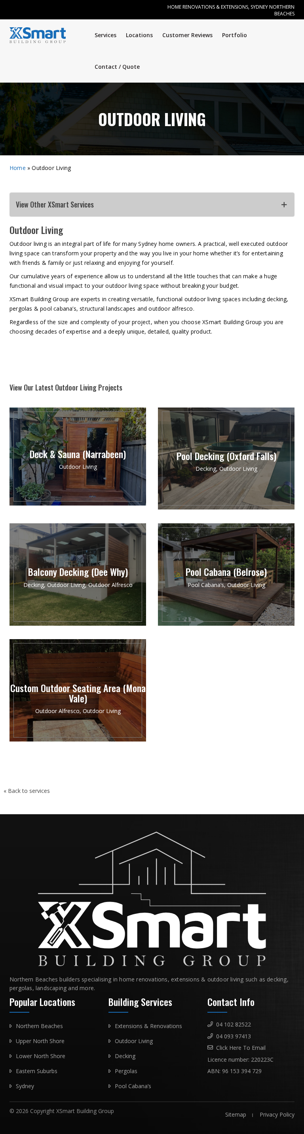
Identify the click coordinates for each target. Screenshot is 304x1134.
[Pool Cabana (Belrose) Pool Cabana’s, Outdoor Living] (226, 623)
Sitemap (235, 1114)
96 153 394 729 (242, 1071)
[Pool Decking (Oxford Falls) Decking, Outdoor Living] (226, 507)
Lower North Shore (40, 1056)
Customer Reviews (187, 35)
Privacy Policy (277, 1114)
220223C (262, 1059)
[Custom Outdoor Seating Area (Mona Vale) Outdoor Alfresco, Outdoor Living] (78, 739)
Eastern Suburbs (36, 1071)
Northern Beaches (39, 1026)
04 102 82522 (233, 1024)
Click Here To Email (241, 1047)
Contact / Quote (117, 66)
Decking (125, 1056)
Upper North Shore (40, 1041)
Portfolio (234, 35)
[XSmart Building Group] (41, 35)
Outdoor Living (134, 1041)
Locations (139, 35)
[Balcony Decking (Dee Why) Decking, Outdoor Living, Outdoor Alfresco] (78, 623)
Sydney (25, 1086)
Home (18, 168)
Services (105, 35)
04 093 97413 (233, 1036)
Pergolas (126, 1071)
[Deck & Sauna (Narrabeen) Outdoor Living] (78, 503)
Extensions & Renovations (148, 1026)
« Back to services (27, 790)
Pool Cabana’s (133, 1086)
